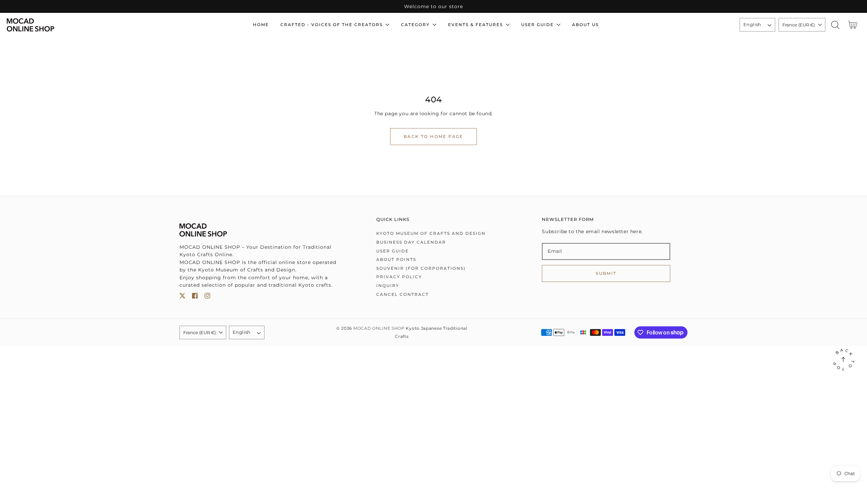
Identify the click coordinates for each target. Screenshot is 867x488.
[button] (835, 25)
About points (396, 259)
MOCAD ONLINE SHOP (379, 328)
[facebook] (195, 297)
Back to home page (433, 136)
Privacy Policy (399, 276)
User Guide (392, 250)
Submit (606, 273)
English (752, 24)
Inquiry (387, 285)
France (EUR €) (798, 24)
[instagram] (207, 297)
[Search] (835, 25)
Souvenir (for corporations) (421, 268)
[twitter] (182, 297)
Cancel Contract (402, 294)
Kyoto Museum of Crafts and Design (431, 233)
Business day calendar (411, 242)
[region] (433, 6)
